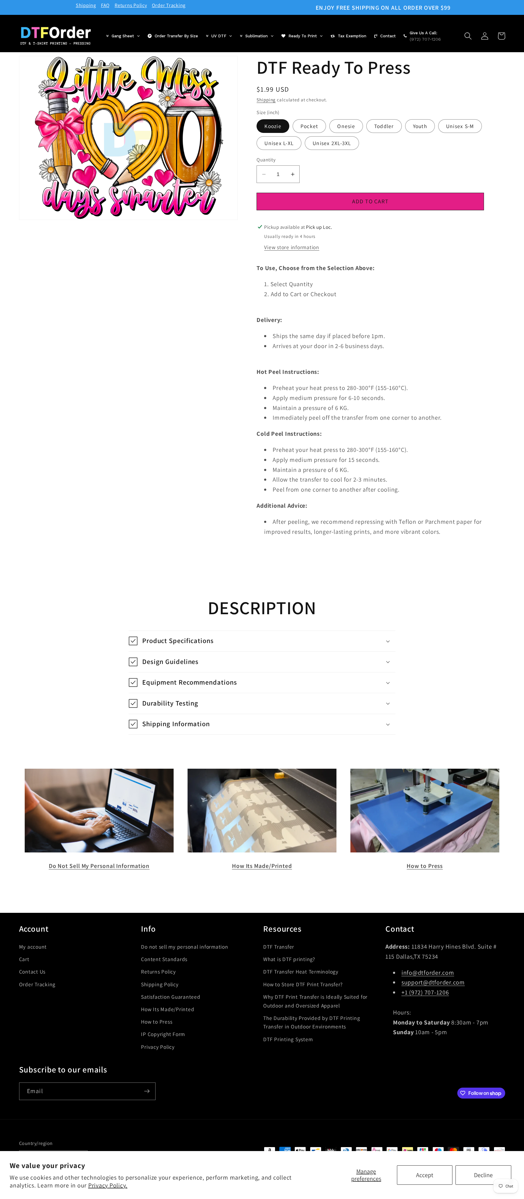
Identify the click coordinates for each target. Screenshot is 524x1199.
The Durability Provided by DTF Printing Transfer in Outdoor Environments (311, 1022)
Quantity (266, 159)
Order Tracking (169, 5)
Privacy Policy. (107, 1185)
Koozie (272, 126)
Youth (420, 126)
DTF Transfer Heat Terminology (300, 971)
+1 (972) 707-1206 (425, 992)
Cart (24, 959)
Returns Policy (131, 5)
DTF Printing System (288, 1039)
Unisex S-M (460, 126)
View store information (291, 246)
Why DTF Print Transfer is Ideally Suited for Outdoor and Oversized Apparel (315, 1001)
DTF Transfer (278, 946)
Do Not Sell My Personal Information (99, 866)
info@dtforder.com (427, 973)
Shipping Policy (159, 984)
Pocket (309, 126)
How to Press (425, 866)
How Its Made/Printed (262, 866)
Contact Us (32, 971)
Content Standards (164, 959)
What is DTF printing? (289, 959)
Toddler (384, 126)
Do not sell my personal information (184, 946)
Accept (424, 1175)
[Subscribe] (147, 1091)
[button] (468, 36)
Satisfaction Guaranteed (170, 996)
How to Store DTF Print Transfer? (303, 984)
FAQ (105, 5)
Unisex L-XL (279, 142)
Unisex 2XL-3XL (332, 142)
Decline (483, 1175)
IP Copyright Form (163, 1034)
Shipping (86, 5)
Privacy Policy (158, 1046)
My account (33, 946)
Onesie (346, 126)
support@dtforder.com (433, 982)
